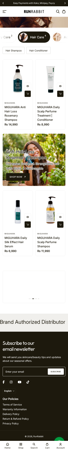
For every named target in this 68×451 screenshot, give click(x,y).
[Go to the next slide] (65, 3)
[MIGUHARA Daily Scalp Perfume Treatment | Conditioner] (50, 79)
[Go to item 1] (29, 298)
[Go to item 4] (38, 298)
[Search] (58, 11)
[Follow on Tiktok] (28, 382)
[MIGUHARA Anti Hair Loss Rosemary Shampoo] (18, 79)
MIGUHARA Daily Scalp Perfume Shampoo (48, 242)
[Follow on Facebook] (4, 382)
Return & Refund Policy (16, 418)
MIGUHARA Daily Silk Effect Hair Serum (16, 242)
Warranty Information (15, 409)
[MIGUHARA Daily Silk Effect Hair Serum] (18, 210)
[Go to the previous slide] (3, 3)
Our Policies (10, 399)
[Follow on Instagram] (11, 382)
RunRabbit (38, 436)
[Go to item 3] (34, 298)
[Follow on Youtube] (19, 382)
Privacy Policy (11, 423)
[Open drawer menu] (4, 11)
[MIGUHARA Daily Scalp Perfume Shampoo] (50, 210)
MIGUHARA (10, 103)
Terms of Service (12, 404)
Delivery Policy (11, 413)
